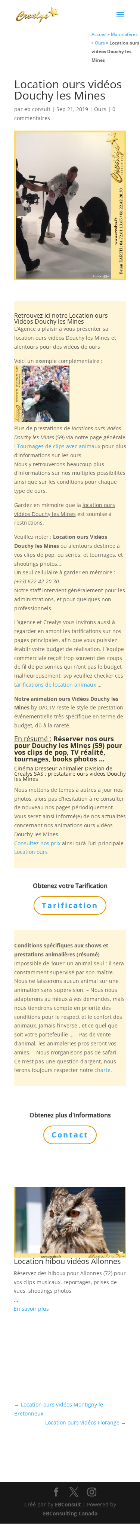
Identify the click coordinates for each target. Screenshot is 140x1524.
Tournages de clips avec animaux (58, 446)
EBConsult (68, 1504)
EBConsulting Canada (70, 1513)
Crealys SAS (28, 773)
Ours (100, 43)
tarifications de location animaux (55, 684)
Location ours (31, 851)
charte (102, 1069)
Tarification (70, 905)
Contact (70, 1135)
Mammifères (124, 34)
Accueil (98, 34)
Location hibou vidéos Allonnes (67, 1261)
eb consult (37, 109)
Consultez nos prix (37, 843)
